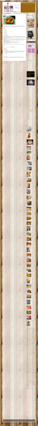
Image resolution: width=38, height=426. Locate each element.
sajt (34, 375)
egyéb (29, 339)
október (28, 99)
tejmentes (28, 380)
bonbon (29, 332)
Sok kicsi (31, 376)
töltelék (31, 382)
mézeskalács (32, 366)
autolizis (33, 329)
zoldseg (34, 384)
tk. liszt (28, 381)
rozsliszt (32, 375)
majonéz (27, 363)
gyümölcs (28, 345)
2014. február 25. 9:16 (7, 54)
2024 (27, 89)
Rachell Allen (28, 373)
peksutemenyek (10, 47)
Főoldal (14, 61)
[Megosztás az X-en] (12, 46)
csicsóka (30, 334)
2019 (27, 93)
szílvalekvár (31, 379)
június (28, 102)
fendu (30, 341)
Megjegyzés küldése (6, 59)
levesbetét (28, 362)
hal (33, 347)
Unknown (6, 49)
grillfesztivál (33, 344)
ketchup (33, 355)
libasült (30, 362)
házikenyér (27, 348)
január (28, 112)
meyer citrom (28, 366)
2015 (27, 96)
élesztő (31, 340)
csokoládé (29, 335)
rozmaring (33, 374)
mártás (34, 364)
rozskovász (30, 375)
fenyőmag (32, 341)
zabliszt (30, 384)
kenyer (32, 353)
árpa (31, 328)
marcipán (31, 364)
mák (29, 363)
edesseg (33, 338)
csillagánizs (33, 334)
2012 (27, 114)
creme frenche (32, 333)
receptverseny (33, 373)
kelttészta (8, 47)
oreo (32, 368)
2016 (27, 95)
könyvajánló (29, 359)
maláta (33, 363)
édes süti (30, 337)
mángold (27, 364)
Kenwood (29, 353)
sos (33, 376)
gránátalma (28, 344)
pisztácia (29, 372)
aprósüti (27, 328)
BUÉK (34, 332)
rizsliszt (28, 374)
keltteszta (6, 47)
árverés (33, 328)
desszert (27, 336)
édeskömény (30, 338)
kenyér (28, 354)
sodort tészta (29, 376)
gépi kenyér (31, 343)
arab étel (29, 328)
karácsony (30, 351)
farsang (28, 341)
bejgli (30, 330)
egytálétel (28, 340)
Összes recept (28, 14)
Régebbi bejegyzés (22, 61)
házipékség (30, 348)
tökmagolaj (28, 382)
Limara (32, 362)
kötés (33, 359)
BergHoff (32, 330)
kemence (27, 353)
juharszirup (28, 350)
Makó (31, 363)
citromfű (29, 333)
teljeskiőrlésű (33, 380)
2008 (27, 117)
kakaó (34, 350)
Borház (32, 332)
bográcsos (27, 332)
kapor (27, 351)
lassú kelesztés (33, 360)
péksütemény (13, 47)
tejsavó (30, 380)
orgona (34, 368)
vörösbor (28, 384)
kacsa (32, 350)
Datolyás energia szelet (30, 111)
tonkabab (30, 381)
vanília (29, 383)
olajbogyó (29, 368)
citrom (27, 333)
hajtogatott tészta (30, 347)
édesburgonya (28, 338)
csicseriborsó (28, 334)
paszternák (30, 370)
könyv (27, 359)
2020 (27, 92)
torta (32, 381)
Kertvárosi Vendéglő (28, 355)
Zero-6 (31, 384)
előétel (33, 340)
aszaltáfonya (31, 329)
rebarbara (31, 373)
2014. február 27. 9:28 (7, 58)
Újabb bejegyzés (5, 61)
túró (34, 382)
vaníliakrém (32, 383)
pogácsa (33, 372)
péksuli (33, 370)
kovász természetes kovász (32, 358)
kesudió (31, 355)
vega (33, 383)
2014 (27, 97)
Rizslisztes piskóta (29, 106)
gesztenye (34, 343)
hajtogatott (27, 347)
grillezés (31, 344)
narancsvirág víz (28, 367)
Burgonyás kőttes (29, 109)
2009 (27, 116)
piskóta (27, 372)
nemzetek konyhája (31, 367)
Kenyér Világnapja (32, 354)
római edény (30, 374)
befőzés (28, 330)
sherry (27, 376)
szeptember (29, 100)
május (28, 103)
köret (31, 359)
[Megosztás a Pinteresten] (13, 46)
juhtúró (30, 350)
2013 (27, 113)
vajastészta (28, 383)
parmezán (27, 370)
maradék (29, 364)
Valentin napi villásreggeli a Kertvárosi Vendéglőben (30, 110)
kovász (27, 358)
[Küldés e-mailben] (11, 46)
